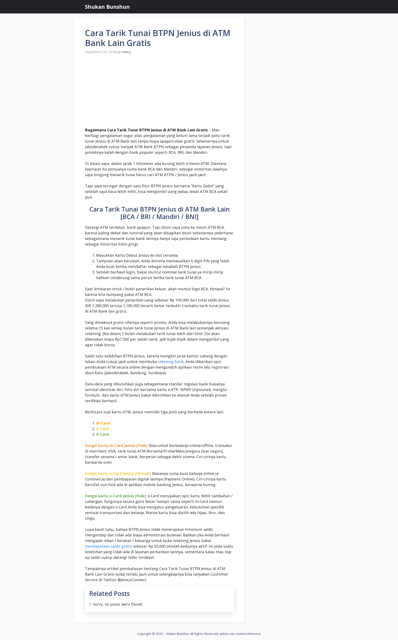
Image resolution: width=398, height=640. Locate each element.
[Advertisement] (159, 91)
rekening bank (170, 361)
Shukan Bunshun (107, 6)
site (232, 634)
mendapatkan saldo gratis (108, 546)
